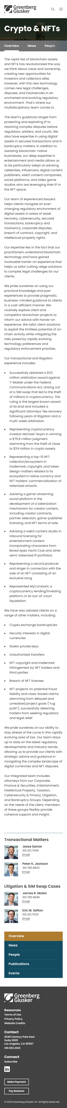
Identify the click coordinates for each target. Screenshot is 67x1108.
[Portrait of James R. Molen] (11, 899)
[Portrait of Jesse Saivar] (11, 852)
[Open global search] (53, 9)
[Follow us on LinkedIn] (7, 1069)
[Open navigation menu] (61, 9)
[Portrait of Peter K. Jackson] (11, 869)
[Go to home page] (20, 9)
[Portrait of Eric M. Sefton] (11, 916)
